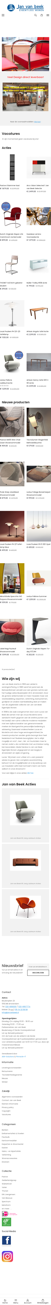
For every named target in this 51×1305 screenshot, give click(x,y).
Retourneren (7, 1071)
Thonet (5, 1191)
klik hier (30, 770)
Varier (4, 1187)
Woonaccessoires (9, 1158)
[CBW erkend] (6, 1225)
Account (27, 1303)
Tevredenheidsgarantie (12, 1075)
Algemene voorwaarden (12, 1097)
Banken (5, 1130)
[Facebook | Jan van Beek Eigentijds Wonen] (6, 1246)
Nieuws (5, 1078)
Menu (15, 1303)
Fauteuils (6, 1137)
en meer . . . (7, 1208)
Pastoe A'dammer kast (10, 182)
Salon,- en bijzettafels (11, 1151)
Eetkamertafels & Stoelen (13, 1133)
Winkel (4, 1082)
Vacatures (6, 1114)
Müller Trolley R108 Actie (37, 280)
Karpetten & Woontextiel (12, 1144)
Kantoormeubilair (9, 1140)
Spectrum (6, 1201)
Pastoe (5, 1176)
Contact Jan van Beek (11, 1100)
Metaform (6, 1205)
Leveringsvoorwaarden (11, 1068)
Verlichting (6, 1155)
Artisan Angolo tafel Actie (38, 328)
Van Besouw (7, 1198)
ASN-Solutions (8, 1056)
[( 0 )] (41, 15)
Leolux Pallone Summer (37, 593)
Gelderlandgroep (9, 1180)
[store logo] (25, 8)
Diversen (5, 1162)
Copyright (6, 1111)
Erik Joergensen (8, 1194)
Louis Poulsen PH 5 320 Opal (38, 541)
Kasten (5, 1147)
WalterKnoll (7, 1184)
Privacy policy (8, 1107)
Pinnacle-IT (21, 1056)
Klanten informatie (10, 1104)
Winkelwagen (43, 1303)
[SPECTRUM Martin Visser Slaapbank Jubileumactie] (25, 904)
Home (5, 1303)
